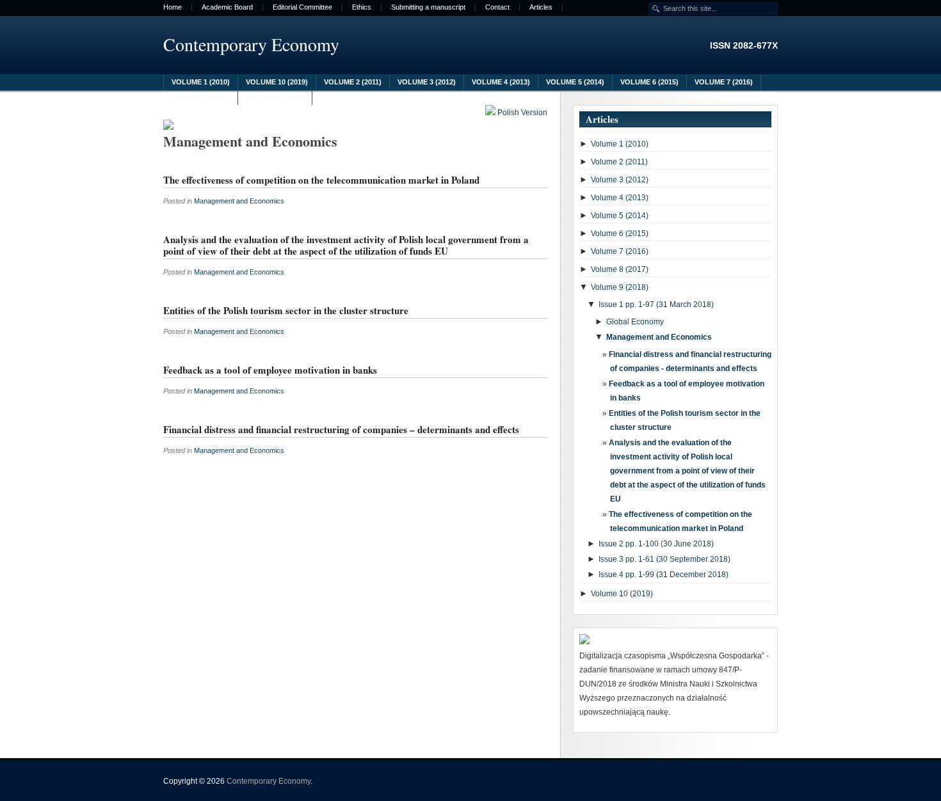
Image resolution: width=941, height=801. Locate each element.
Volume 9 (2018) (275, 97)
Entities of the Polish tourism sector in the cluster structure (285, 310)
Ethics (361, 7)
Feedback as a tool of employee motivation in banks (270, 370)
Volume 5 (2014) (575, 82)
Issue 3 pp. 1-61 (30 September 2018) (664, 559)
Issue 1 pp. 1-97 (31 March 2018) (656, 304)
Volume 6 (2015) (649, 82)
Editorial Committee (302, 7)
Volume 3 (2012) (427, 82)
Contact (497, 7)
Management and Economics (239, 201)
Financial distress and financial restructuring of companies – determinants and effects (341, 429)
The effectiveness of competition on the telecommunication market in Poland (321, 180)
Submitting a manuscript (428, 7)
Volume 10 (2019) (277, 82)
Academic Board (227, 7)
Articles (540, 7)
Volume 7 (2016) (724, 82)
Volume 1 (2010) (201, 82)
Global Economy (635, 321)
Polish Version (521, 112)
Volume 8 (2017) (201, 97)
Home (172, 7)
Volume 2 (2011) (353, 82)
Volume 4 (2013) (501, 82)
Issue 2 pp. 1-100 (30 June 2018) (656, 543)
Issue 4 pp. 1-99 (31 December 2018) (663, 574)
